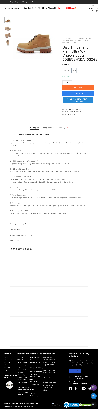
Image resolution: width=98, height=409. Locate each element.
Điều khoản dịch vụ (23, 387)
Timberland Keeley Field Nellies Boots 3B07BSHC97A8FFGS (19, 278)
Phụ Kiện (38, 8)
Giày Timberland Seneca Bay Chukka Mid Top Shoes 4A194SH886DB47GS (59, 279)
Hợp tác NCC (34, 381)
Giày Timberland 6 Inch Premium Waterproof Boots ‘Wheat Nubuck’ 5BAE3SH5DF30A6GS (79, 311)
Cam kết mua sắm (35, 362)
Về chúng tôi (91, 8)
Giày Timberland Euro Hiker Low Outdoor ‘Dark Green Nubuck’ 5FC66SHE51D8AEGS (39, 341)
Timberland (71, 114)
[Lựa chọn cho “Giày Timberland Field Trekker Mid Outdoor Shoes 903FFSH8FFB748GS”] (83, 263)
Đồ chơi (44, 8)
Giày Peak (7, 367)
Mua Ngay (78, 88)
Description (34, 128)
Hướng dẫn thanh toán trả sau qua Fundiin (22, 365)
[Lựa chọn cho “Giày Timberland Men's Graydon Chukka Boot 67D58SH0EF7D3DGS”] (64, 295)
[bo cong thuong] (71, 404)
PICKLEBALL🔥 (70, 8)
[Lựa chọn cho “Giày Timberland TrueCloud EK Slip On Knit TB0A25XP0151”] (83, 325)
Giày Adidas (7, 365)
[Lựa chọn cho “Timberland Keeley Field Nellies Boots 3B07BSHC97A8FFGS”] (25, 263)
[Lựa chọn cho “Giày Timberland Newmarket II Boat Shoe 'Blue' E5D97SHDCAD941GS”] (25, 325)
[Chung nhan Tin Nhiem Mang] (57, 404)
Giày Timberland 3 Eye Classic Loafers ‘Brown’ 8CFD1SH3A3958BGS (39, 311)
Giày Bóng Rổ (8, 360)
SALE (60, 8)
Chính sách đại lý (35, 384)
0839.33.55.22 (47, 377)
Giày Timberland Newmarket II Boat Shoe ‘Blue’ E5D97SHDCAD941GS (20, 341)
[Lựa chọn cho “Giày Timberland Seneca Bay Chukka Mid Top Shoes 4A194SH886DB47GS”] (64, 263)
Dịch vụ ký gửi (34, 396)
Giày (25, 8)
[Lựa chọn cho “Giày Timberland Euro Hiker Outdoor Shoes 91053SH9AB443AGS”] (25, 295)
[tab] (34, 128)
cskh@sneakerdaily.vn (80, 383)
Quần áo (31, 8)
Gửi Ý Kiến (74, 371)
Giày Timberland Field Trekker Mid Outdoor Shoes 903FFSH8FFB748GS (78, 279)
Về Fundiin (20, 360)
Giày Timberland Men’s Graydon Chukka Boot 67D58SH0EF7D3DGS (59, 311)
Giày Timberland (82, 38)
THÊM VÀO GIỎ (78, 94)
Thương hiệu (52, 8)
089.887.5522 (51, 365)
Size (64, 70)
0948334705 (81, 378)
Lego (5, 370)
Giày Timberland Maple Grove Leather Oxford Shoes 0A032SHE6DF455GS (59, 341)
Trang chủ (65, 38)
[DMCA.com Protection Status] (86, 404)
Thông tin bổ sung (49, 128)
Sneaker (72, 38)
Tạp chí (32, 393)
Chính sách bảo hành (23, 380)
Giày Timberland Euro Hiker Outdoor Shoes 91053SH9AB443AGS (19, 311)
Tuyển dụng (33, 374)
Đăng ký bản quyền (36, 371)
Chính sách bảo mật (23, 389)
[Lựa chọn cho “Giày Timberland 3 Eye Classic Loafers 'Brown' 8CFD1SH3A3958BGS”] (44, 295)
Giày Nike (7, 362)
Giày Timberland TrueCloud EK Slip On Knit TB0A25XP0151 (78, 340)
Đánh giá (63, 127)
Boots (19, 230)
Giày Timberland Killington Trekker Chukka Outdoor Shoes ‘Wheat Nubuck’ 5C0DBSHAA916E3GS (39, 280)
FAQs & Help (21, 357)
